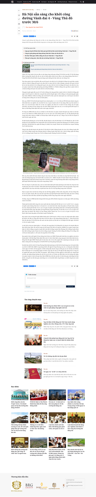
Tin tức (44, 9)
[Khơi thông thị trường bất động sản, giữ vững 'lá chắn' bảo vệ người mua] (19, 442)
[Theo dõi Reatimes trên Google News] (75, 31)
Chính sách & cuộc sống (28, 9)
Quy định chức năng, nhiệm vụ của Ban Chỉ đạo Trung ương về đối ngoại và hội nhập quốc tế (76, 404)
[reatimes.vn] (12, 2)
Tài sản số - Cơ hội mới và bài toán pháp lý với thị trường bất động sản (57, 404)
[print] (19, 23)
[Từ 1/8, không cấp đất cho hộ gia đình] (33, 358)
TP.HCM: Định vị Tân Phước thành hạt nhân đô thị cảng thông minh (38, 404)
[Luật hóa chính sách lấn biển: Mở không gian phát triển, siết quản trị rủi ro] (57, 417)
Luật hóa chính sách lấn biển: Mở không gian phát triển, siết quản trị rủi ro (57, 426)
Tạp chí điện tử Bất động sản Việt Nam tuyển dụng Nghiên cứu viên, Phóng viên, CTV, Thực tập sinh (59, 323)
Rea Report (44, 1)
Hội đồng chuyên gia (62, 1)
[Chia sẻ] (19, 15)
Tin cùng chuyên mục (32, 299)
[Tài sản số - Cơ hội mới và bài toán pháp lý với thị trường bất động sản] (57, 394)
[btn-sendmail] (77, 36)
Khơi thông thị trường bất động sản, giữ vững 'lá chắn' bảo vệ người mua (19, 451)
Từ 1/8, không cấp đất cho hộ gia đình (55, 356)
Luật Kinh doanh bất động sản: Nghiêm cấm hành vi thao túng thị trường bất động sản (76, 427)
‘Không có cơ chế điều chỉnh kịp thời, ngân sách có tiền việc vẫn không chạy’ (38, 427)
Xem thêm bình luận (29, 291)
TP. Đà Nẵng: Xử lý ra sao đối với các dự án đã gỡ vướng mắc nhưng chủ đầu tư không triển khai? (38, 452)
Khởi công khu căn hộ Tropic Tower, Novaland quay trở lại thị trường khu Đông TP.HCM (19, 404)
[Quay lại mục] (19, 10)
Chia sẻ (25, 36)
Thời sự (38, 9)
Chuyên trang (35, 1)
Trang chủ (19, 1)
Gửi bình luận (70, 286)
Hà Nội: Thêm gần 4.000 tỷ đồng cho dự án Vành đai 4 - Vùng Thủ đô (43, 55)
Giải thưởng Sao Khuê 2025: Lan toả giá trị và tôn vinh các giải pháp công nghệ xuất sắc (59, 307)
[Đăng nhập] (83, 2)
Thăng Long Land (74, 485)
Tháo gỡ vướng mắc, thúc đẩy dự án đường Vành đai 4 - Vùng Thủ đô (44, 58)
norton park (76, 482)
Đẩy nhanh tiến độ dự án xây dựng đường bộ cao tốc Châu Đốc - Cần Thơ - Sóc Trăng (76, 452)
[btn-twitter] (74, 36)
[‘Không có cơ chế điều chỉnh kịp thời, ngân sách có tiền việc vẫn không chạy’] (38, 417)
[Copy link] (19, 19)
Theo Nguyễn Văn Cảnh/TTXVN (34, 27)
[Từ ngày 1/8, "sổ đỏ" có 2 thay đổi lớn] (33, 373)
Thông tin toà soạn (72, 1)
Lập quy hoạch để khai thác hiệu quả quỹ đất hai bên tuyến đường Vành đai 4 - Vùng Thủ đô (50, 51)
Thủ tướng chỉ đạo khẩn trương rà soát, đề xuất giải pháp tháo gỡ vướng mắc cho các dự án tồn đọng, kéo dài (19, 428)
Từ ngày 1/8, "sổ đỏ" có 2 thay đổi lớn (55, 372)
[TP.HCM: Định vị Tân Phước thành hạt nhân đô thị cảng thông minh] (38, 394)
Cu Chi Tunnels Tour (70, 479)
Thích (32, 36)
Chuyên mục (26, 1)
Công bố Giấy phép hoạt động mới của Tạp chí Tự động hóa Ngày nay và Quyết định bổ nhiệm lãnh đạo (59, 340)
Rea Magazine (51, 1)
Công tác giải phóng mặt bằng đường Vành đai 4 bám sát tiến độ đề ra (44, 53)
